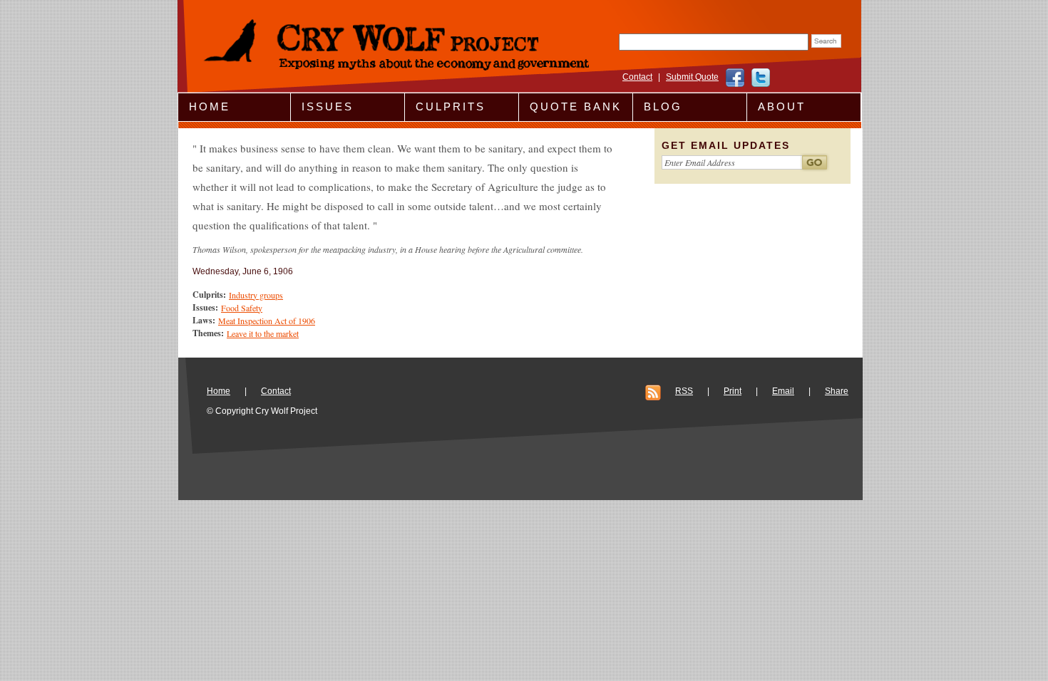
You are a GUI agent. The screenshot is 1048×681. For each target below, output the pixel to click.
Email (783, 391)
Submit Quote (692, 77)
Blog (663, 106)
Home (209, 106)
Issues (328, 106)
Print (732, 391)
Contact (637, 77)
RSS (684, 391)
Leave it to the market (263, 333)
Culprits (451, 106)
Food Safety (241, 307)
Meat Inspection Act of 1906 (266, 320)
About (782, 106)
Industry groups (256, 295)
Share (836, 391)
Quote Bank (576, 106)
